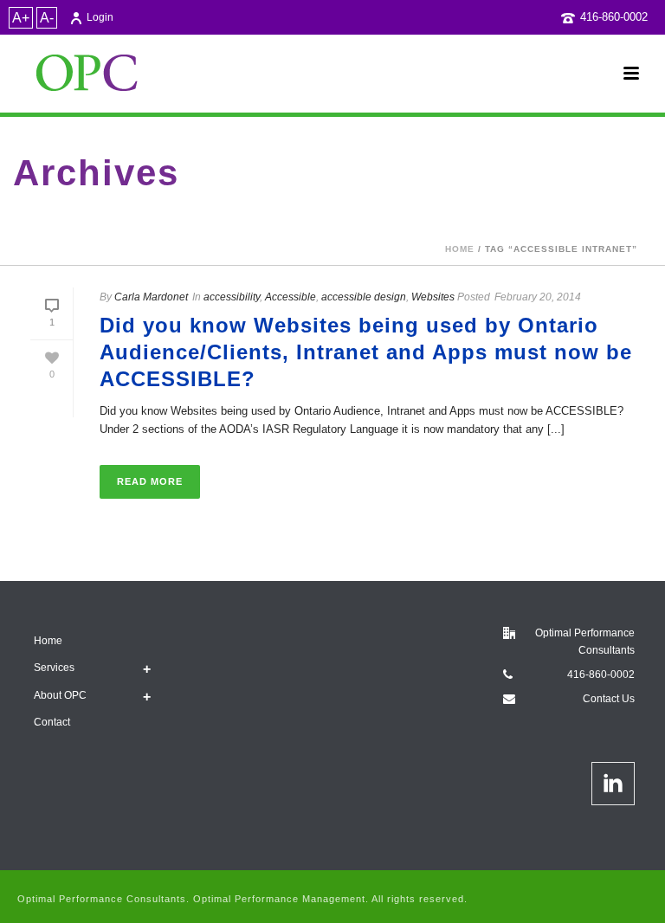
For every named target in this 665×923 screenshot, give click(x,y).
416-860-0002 (614, 16)
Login (100, 17)
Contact (52, 722)
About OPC (60, 695)
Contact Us (609, 699)
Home (460, 249)
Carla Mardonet (151, 297)
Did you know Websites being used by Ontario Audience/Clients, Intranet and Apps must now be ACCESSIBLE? (366, 351)
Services (54, 668)
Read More (150, 481)
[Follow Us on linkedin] (613, 783)
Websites (433, 297)
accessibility (231, 297)
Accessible (290, 297)
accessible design (363, 297)
